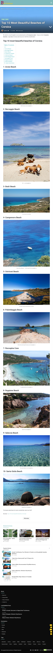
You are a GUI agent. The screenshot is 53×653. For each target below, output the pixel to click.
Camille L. (6, 30)
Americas (4, 631)
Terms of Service (5, 599)
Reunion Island (5, 644)
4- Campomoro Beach (9, 53)
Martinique (23, 641)
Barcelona (4, 641)
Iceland (14, 641)
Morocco (38, 641)
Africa (3, 627)
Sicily (25, 644)
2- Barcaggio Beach (8, 50)
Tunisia (34, 644)
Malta (18, 641)
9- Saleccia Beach (8, 61)
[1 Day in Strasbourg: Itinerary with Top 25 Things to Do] (43, 533)
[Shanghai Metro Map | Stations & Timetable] (7, 578)
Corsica (27, 518)
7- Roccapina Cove (8, 58)
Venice (39, 644)
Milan (34, 641)
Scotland (20, 644)
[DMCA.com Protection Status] (48, 650)
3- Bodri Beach (7, 52)
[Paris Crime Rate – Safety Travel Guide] (10, 533)
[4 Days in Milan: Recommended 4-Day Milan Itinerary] (7, 566)
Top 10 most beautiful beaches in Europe (17, 513)
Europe (7, 8)
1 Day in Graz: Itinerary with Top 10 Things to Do (22, 558)
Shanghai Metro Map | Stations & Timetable (21, 576)
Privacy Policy (5, 597)
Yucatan (44, 644)
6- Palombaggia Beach (9, 56)
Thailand (29, 644)
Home (3, 8)
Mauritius (29, 641)
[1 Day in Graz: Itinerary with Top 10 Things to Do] (7, 560)
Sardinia (15, 644)
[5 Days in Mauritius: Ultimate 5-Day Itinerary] (7, 572)
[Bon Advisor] (7, 2)
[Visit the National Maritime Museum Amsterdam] (26, 533)
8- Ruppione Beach (8, 59)
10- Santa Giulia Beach (9, 63)
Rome (10, 644)
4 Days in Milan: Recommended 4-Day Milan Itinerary (24, 564)
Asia (3, 629)
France (7, 19)
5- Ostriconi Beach (8, 55)
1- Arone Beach (7, 48)
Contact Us (4, 602)
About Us (4, 595)
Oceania (3, 633)
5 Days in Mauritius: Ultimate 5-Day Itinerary (22, 570)
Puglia (43, 641)
